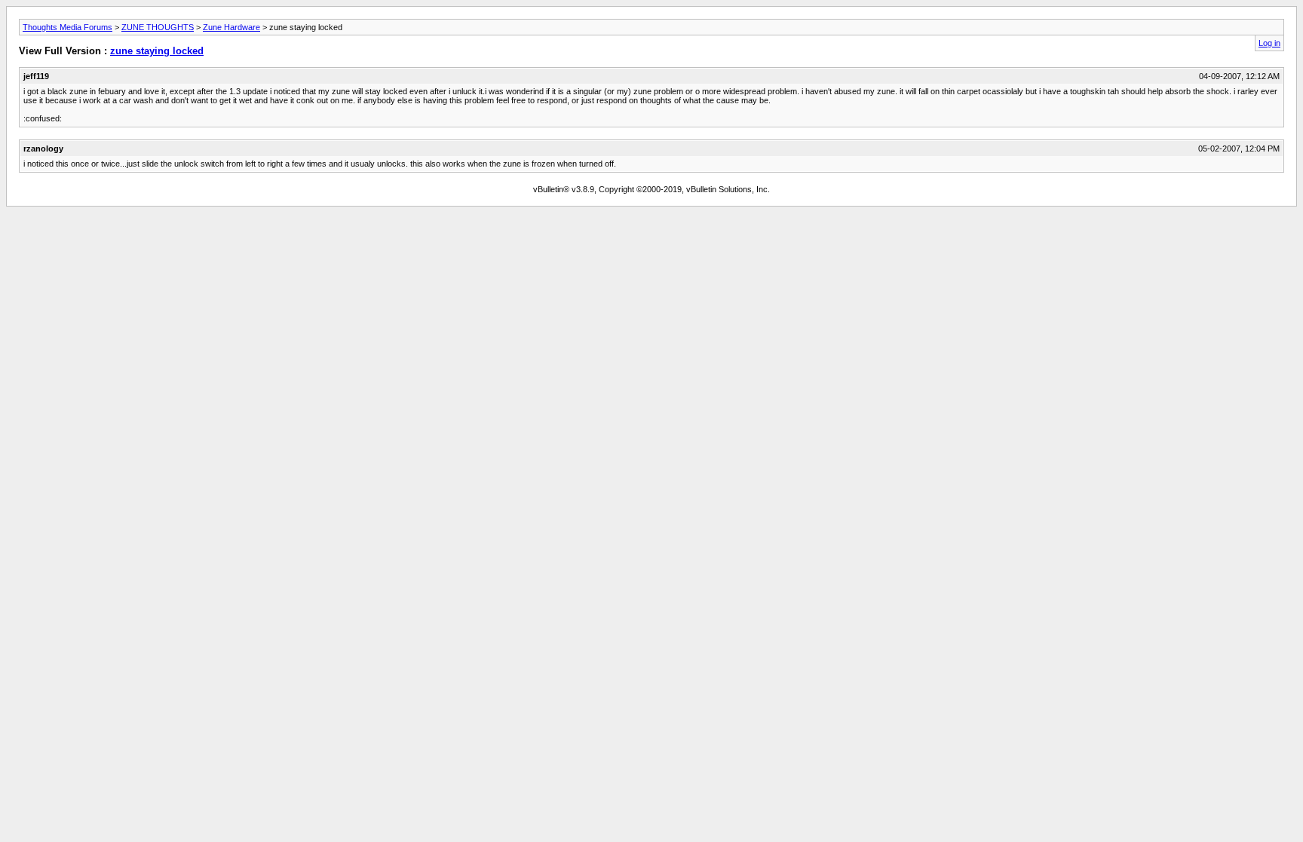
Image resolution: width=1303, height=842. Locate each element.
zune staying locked (157, 51)
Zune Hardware (231, 27)
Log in (1269, 42)
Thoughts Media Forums (67, 27)
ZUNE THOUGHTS (157, 27)
